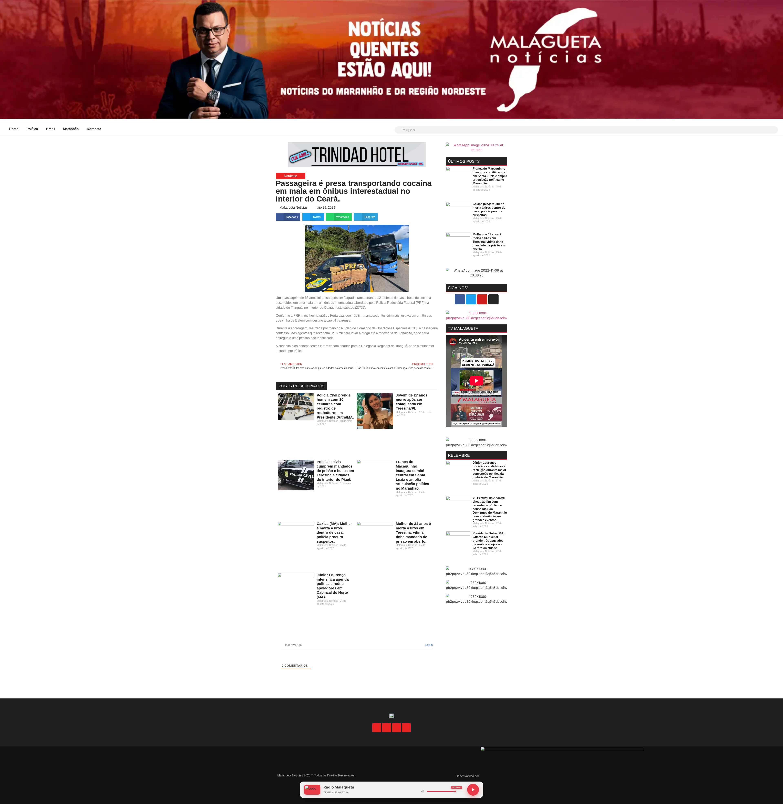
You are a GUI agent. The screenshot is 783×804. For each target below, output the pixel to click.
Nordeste (94, 129)
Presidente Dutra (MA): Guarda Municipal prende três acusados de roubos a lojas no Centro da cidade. (489, 540)
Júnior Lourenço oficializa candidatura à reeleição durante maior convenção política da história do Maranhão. (489, 470)
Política (32, 129)
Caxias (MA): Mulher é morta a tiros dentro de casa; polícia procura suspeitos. (334, 532)
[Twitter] (471, 299)
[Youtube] (482, 299)
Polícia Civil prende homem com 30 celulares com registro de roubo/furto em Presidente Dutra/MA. (335, 406)
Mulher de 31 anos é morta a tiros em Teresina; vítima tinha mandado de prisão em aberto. (413, 532)
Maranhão (71, 129)
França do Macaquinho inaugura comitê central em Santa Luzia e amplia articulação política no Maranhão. (412, 475)
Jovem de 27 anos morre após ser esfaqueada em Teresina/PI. (411, 402)
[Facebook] (460, 299)
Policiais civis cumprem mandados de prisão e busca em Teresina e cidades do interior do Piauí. (335, 470)
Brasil (50, 129)
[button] (288, 217)
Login (429, 644)
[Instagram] (493, 299)
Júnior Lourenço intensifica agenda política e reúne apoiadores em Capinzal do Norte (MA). (333, 586)
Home (13, 129)
